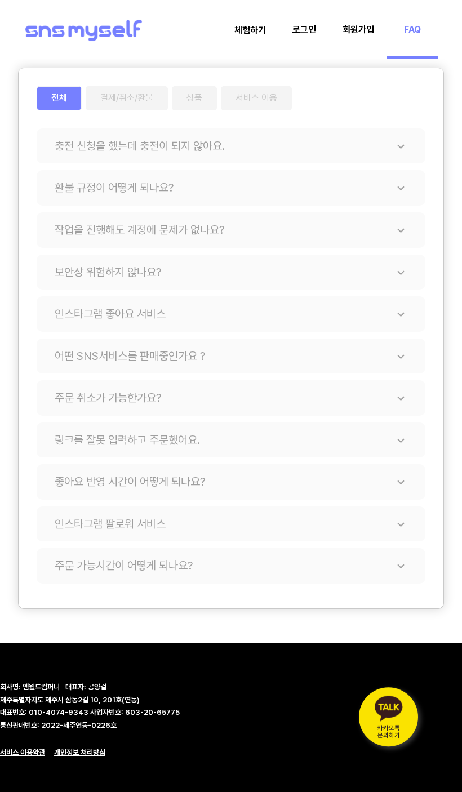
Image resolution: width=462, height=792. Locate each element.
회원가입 (358, 29)
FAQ (412, 29)
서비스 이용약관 (22, 752)
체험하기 (250, 30)
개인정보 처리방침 (79, 752)
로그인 (304, 29)
